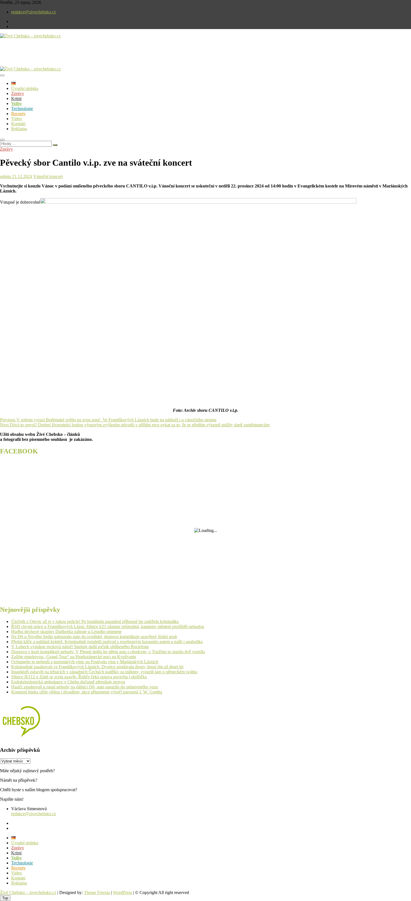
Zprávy (17, 93)
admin (5, 176)
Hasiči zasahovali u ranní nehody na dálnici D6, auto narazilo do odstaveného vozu (84, 686)
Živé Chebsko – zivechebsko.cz (28, 892)
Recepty (18, 113)
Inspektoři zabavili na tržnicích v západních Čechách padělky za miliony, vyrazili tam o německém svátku (104, 671)
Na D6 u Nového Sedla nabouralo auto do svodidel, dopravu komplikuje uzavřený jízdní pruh (94, 636)
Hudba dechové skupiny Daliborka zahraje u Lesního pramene (66, 631)
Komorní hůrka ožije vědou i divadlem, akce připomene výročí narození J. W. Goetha (86, 692)
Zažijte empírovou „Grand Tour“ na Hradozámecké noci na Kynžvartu (73, 656)
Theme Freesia (97, 892)
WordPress (122, 892)
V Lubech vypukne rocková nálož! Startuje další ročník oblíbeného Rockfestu (80, 646)
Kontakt (18, 123)
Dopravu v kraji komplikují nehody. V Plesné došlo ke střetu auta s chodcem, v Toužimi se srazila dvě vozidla (108, 651)
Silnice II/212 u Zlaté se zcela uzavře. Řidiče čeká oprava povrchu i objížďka (79, 676)
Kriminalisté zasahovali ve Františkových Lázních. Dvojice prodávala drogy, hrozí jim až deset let (97, 666)
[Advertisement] (65, 57)
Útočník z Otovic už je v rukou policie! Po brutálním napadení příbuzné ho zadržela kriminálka (95, 621)
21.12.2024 (21, 176)
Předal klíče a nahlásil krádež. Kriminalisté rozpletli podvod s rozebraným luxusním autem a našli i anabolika (107, 641)
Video (16, 118)
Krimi (16, 98)
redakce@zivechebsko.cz (33, 11)
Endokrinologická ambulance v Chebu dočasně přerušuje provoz (68, 681)
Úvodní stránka (24, 88)
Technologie (22, 108)
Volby (16, 103)
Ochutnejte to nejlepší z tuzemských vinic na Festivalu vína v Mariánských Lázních (84, 661)
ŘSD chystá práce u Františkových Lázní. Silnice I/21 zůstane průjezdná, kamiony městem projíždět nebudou (107, 626)
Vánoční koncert (48, 176)
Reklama (19, 128)
